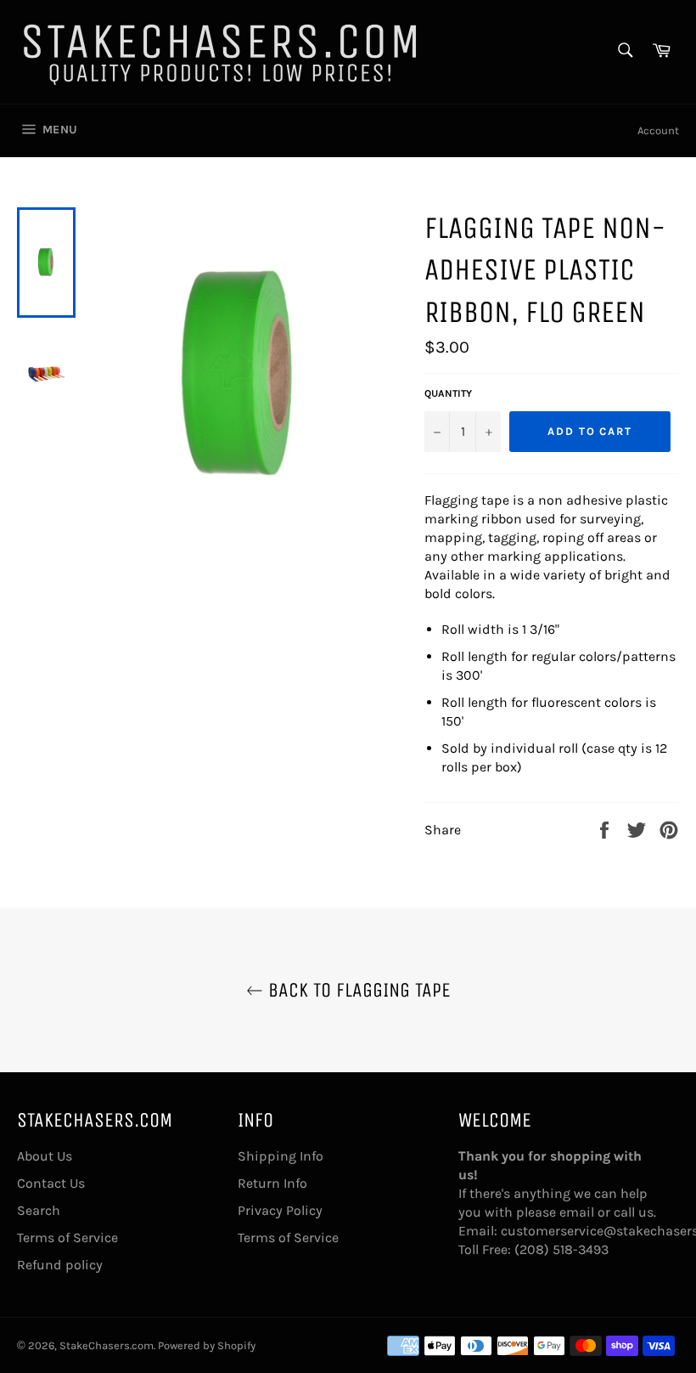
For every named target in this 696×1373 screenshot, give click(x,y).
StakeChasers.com (106, 1345)
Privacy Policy (280, 1210)
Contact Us (51, 1183)
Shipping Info (280, 1156)
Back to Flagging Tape (357, 990)
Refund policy (60, 1265)
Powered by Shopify (206, 1345)
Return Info (272, 1183)
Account (658, 130)
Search (38, 1210)
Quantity (448, 393)
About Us (44, 1156)
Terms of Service (67, 1237)
